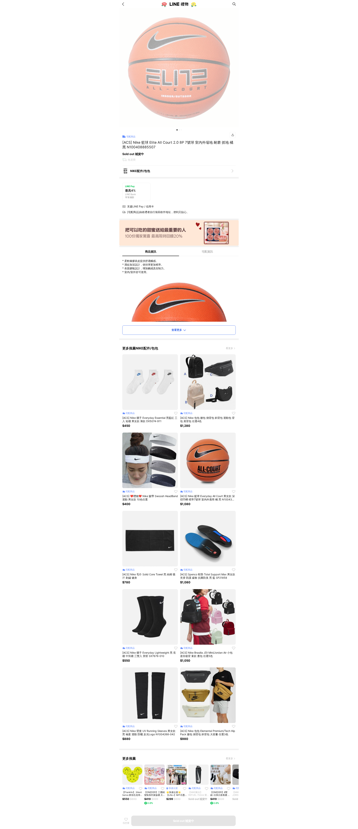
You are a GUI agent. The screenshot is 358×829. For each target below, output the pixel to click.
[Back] (124, 4)
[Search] (234, 4)
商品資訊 (150, 251)
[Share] (233, 135)
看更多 (229, 348)
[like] (176, 413)
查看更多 (177, 329)
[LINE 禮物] (179, 4)
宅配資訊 (207, 251)
